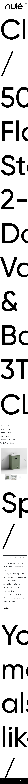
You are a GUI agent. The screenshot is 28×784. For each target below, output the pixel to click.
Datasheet (6, 608)
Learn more (16, 782)
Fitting (5, 607)
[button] (3, 461)
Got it (22, 781)
